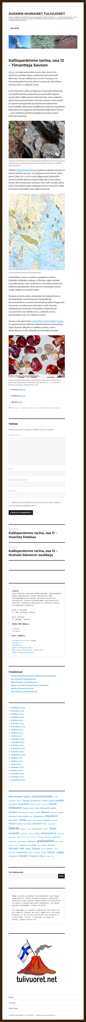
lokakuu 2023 (17, 730)
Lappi (29, 829)
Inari (32, 808)
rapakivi (61, 841)
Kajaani (45, 812)
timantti (57, 408)
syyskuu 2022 (17, 761)
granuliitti (13, 804)
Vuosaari (33, 856)
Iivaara (26, 808)
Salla (16, 845)
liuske (52, 828)
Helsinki (53, 804)
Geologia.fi (17, 643)
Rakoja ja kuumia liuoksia (22, 688)
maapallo (14, 833)
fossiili (45, 801)
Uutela (43, 853)
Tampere (35, 848)
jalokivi (53, 808)
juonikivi (13, 812)
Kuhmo (12, 823)
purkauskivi (45, 841)
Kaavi (36, 408)
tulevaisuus (12, 852)
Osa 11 (22, 396)
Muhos (19, 837)
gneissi (51, 801)
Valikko (14, 28)
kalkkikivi (61, 812)
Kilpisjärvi (51, 816)
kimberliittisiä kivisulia (26, 170)
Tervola (43, 849)
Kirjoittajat (13, 1008)
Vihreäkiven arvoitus (21, 640)
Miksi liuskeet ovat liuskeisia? (24, 682)
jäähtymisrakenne (23, 812)
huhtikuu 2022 (17, 777)
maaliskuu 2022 (18, 780)
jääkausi (32, 812)
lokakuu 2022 (17, 758)
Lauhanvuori (37, 829)
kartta (31, 816)
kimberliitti (43, 408)
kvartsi (45, 824)
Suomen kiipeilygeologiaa (22, 652)
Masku (37, 833)
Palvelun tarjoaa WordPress (46, 1015)
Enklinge (25, 801)
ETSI (61, 876)
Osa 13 (22, 389)
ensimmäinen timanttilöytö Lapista (47, 321)
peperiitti (34, 837)
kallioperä (13, 816)
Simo (38, 845)
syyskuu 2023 (17, 733)
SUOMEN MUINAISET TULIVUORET (37, 14)
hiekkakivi (15, 807)
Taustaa (12, 1003)
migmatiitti (12, 837)
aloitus (56, 797)
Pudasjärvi (32, 841)
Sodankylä (13, 848)
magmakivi (23, 833)
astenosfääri (12, 801)
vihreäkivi (23, 856)
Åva (52, 856)
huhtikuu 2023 (17, 745)
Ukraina (30, 852)
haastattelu (23, 804)
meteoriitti (60, 833)
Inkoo (37, 808)
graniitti (59, 800)
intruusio (44, 808)
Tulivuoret (15, 408)
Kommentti (14, 435)
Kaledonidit (53, 812)
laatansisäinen (52, 824)
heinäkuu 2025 (17, 711)
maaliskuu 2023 (18, 748)
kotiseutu (48, 820)
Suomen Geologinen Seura (22, 647)
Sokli (21, 848)
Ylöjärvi (42, 856)
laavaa (14, 828)
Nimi (11, 469)
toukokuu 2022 (17, 773)
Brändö (19, 801)
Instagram (16, 631)
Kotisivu (12, 491)
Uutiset (51, 852)
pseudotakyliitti (22, 841)
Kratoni (12, 72)
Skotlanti (51, 845)
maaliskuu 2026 (18, 708)
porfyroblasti (12, 841)
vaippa (60, 852)
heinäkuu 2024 (17, 717)
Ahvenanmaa (16, 796)
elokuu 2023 (16, 736)
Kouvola (55, 820)
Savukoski (32, 845)
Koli (34, 820)
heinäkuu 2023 (17, 739)
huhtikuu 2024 (17, 723)
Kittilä (22, 820)
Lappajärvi (23, 829)
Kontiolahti (39, 820)
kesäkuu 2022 (17, 770)
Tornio (56, 849)
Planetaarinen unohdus (44, 837)
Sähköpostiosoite (18, 480)
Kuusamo (37, 823)
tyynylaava (21, 852)
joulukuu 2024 (17, 714)
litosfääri (45, 829)
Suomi (27, 849)
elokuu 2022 (16, 764)
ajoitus (27, 796)
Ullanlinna (37, 852)
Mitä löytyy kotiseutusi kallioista (27, 650)
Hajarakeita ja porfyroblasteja (24, 691)
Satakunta (23, 845)
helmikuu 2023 (17, 751)
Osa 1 (20, 402)
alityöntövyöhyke (42, 796)
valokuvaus (13, 856)
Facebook (15, 629)
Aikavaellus (17, 645)
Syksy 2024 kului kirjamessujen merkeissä (29, 685)
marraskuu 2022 (18, 755)
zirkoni (48, 856)
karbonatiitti (23, 816)
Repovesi (11, 845)
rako (56, 841)
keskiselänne (39, 816)
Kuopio (50, 408)
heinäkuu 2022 (17, 767)
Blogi (11, 997)
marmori (31, 833)
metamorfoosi (48, 833)
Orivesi (24, 837)
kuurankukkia (27, 824)
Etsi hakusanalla (16, 872)
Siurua (44, 845)
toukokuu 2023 (17, 742)
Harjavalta (44, 804)
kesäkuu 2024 (17, 720)
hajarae (38, 804)
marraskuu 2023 (18, 726)
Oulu (28, 837)
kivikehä (29, 820)
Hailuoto (32, 804)
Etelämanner (35, 801)
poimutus (56, 837)
